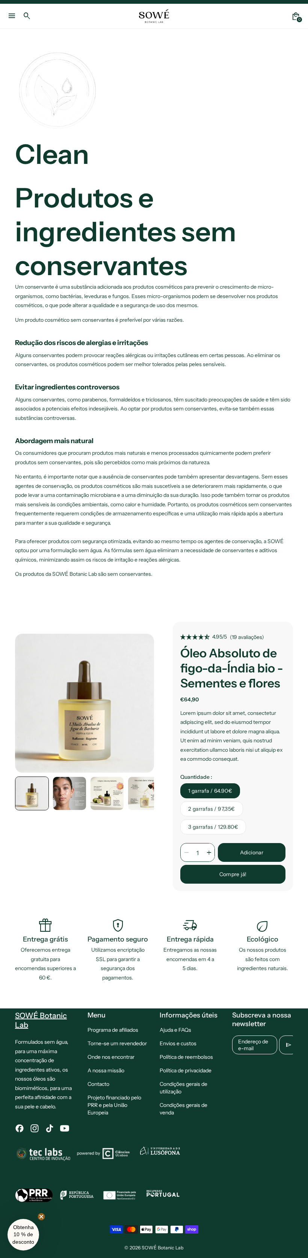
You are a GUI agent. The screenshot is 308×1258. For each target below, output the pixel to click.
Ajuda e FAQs (175, 1029)
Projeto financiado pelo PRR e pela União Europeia (114, 1105)
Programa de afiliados (113, 1029)
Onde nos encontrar (111, 1057)
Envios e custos (178, 1043)
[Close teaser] (41, 1216)
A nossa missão (106, 1070)
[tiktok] (49, 1128)
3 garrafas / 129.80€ (213, 827)
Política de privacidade (185, 1070)
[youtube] (64, 1128)
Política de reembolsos (186, 1057)
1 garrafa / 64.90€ (210, 790)
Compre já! (233, 874)
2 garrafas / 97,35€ (211, 808)
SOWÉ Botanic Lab (163, 1247)
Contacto (98, 1084)
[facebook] (19, 1128)
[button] (32, 793)
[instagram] (34, 1128)
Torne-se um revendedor (117, 1043)
